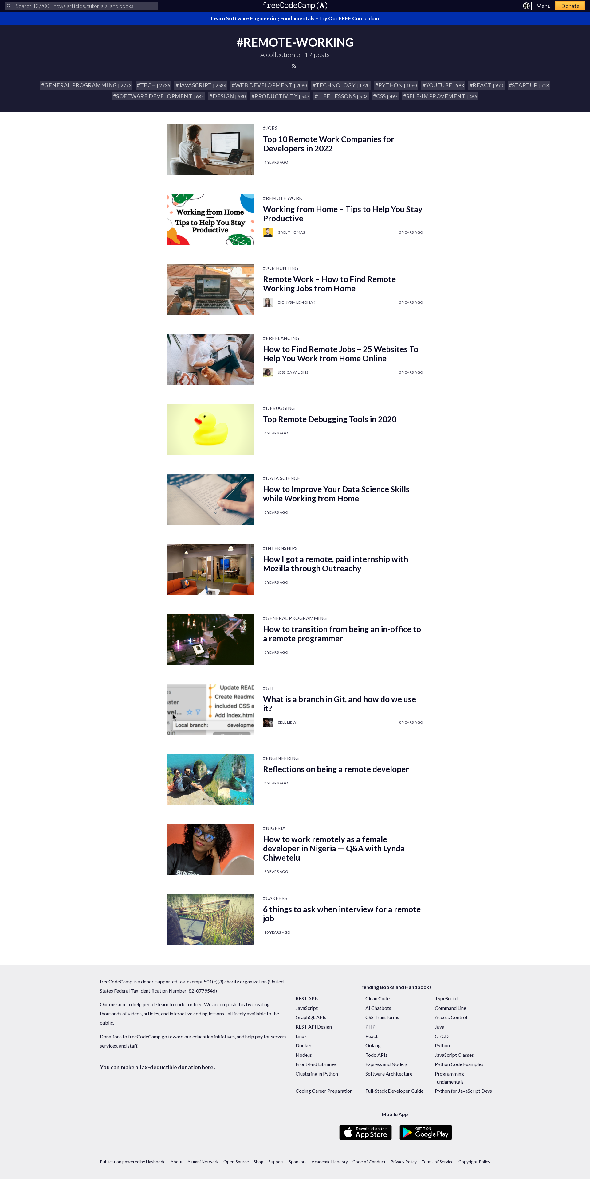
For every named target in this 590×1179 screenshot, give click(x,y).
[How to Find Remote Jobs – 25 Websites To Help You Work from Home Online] (210, 359)
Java (439, 1026)
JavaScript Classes (454, 1055)
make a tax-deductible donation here (167, 1067)
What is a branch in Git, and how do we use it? (339, 703)
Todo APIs (376, 1055)
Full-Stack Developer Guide (394, 1091)
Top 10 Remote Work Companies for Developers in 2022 (328, 143)
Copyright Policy (474, 1161)
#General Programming (295, 618)
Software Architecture (388, 1073)
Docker (304, 1045)
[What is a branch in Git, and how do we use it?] (210, 709)
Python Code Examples (459, 1064)
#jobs (270, 128)
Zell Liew (287, 722)
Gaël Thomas (291, 232)
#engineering (281, 758)
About (177, 1161)
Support (276, 1161)
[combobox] (81, 6)
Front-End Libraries (316, 1064)
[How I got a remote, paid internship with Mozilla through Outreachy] (210, 569)
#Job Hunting (280, 268)
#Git (268, 688)
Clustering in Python (317, 1073)
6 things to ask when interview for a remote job (342, 913)
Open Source (236, 1161)
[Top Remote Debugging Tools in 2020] (210, 429)
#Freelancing (281, 338)
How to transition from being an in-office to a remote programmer (342, 633)
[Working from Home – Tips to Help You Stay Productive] (210, 219)
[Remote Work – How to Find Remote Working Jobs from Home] (210, 289)
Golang (373, 1045)
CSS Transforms (382, 1017)
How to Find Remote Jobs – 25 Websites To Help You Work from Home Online (340, 353)
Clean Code (377, 998)
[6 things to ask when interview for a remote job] (210, 919)
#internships (280, 548)
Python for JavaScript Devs (463, 1091)
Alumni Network (202, 1161)
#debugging (279, 408)
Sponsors (298, 1161)
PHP (370, 1026)
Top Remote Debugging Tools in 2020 (329, 419)
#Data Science (281, 478)
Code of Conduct (369, 1161)
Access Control (451, 1017)
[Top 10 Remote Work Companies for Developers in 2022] (210, 149)
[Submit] (9, 6)
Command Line (450, 1008)
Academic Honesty (330, 1161)
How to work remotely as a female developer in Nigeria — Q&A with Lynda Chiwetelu (334, 848)
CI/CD (442, 1036)
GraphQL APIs (311, 1017)
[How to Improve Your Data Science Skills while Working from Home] (210, 499)
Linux (301, 1036)
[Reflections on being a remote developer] (210, 779)
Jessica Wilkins (293, 372)
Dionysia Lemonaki (297, 302)
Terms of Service (437, 1161)
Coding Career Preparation (324, 1091)
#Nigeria (274, 828)
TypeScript (446, 998)
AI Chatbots (378, 1008)
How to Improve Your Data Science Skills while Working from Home (336, 493)
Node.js (304, 1055)
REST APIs (307, 998)
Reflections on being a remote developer (336, 769)
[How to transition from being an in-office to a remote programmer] (210, 639)
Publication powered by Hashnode (133, 1161)
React (371, 1036)
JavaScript (307, 1008)
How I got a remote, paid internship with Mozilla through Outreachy (335, 563)
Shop (258, 1161)
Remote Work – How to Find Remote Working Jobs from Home (329, 283)
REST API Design (314, 1026)
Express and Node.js (386, 1064)
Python (442, 1045)
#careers (275, 898)
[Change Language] (526, 6)
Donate (570, 5)
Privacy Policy (404, 1161)
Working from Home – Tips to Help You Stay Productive (343, 213)
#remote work (282, 198)
